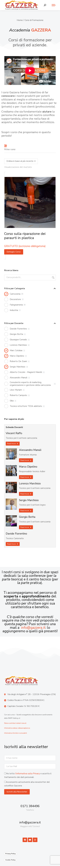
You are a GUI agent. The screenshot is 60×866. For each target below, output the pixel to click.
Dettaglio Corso (14, 251)
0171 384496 (30, 806)
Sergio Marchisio (29, 500)
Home (20, 20)
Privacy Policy (10, 854)
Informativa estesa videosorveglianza (17, 728)
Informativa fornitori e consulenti (15, 733)
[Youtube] (30, 840)
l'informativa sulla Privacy (27, 773)
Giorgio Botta (27, 517)
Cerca (52, 277)
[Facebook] (25, 840)
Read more (11, 443)
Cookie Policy (10, 860)
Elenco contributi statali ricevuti (15, 723)
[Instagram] (35, 840)
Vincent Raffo (14, 433)
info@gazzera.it (33, 627)
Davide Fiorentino (16, 533)
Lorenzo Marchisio (30, 483)
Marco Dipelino (28, 467)
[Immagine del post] (11, 453)
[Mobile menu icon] (52, 5)
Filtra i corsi (9, 149)
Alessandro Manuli (30, 450)
